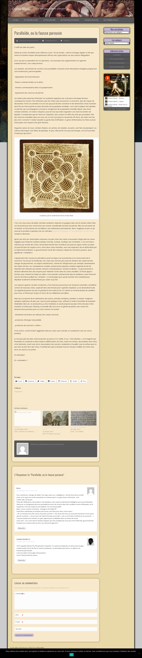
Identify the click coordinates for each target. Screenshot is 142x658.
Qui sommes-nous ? (111, 20)
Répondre (21, 528)
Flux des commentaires (116, 63)
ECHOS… (17, 427)
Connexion (116, 55)
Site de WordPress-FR (117, 67)
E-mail (19, 622)
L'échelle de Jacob (121, 109)
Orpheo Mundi (21, 8)
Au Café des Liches (31, 20)
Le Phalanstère (49, 20)
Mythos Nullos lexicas (70, 20)
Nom (19, 615)
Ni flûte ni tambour (78, 427)
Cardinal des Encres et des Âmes (28, 41)
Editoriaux (67, 41)
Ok (72, 655)
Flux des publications (117, 59)
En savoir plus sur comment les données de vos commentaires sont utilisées (70, 648)
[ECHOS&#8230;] (27, 418)
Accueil (16, 20)
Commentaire (19, 594)
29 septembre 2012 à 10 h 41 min (27, 491)
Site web (18, 629)
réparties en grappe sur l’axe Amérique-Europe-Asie (72, 231)
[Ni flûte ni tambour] (83, 418)
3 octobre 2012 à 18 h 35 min (26, 542)
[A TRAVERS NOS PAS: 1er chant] (55, 418)
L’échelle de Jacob (91, 20)
